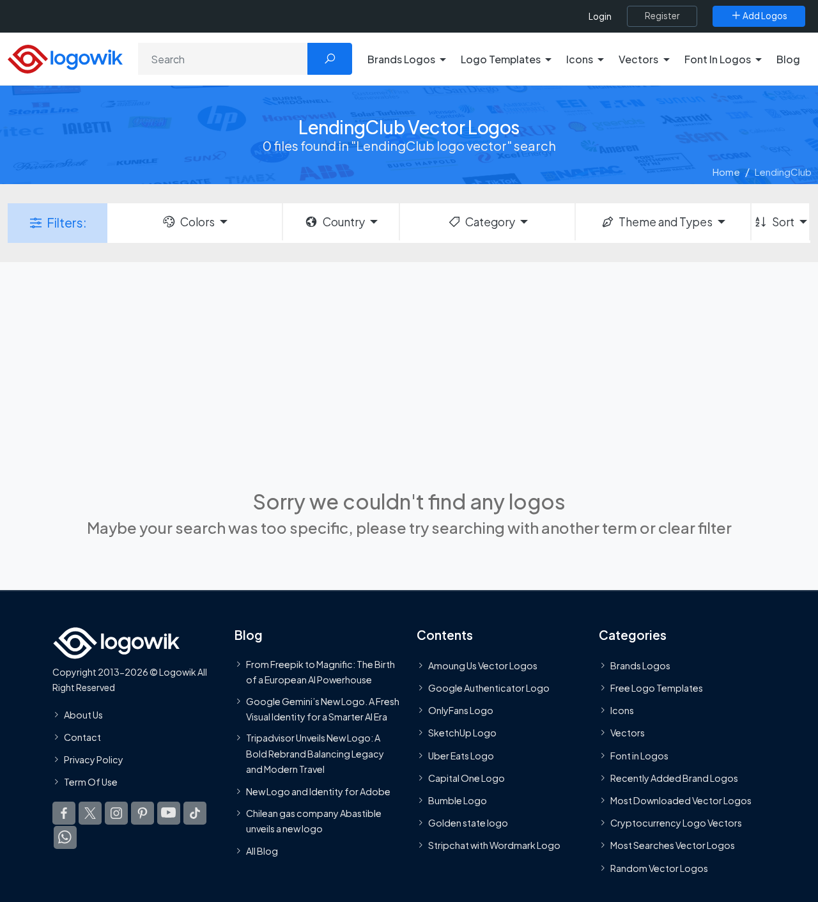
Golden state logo (468, 822)
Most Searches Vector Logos (672, 845)
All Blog (262, 851)
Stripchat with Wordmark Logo (494, 845)
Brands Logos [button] (401, 59)
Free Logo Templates (656, 688)
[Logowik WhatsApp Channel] (65, 838)
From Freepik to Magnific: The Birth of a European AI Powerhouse (320, 671)
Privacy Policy (93, 759)
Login (600, 16)
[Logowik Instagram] (116, 813)
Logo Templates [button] (501, 59)
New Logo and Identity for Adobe (318, 792)
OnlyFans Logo (460, 711)
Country (344, 222)
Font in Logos (639, 755)
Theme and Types (666, 222)
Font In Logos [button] (717, 59)
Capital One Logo (466, 778)
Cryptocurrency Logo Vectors (676, 822)
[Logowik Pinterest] (142, 813)
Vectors (627, 733)
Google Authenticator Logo (489, 688)
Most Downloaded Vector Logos (681, 800)
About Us (83, 714)
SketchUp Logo (462, 733)
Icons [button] (579, 59)
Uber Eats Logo (461, 755)
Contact (82, 737)
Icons (622, 711)
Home (726, 172)
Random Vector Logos (659, 868)
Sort (783, 222)
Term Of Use (91, 782)
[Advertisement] (409, 373)
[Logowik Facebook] (63, 813)
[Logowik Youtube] (168, 813)
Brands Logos (640, 665)
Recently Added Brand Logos (674, 778)
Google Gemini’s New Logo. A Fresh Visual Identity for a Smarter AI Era (322, 709)
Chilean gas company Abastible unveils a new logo (314, 820)
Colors (197, 222)
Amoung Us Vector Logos (482, 665)
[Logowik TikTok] (194, 813)
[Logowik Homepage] (65, 57)
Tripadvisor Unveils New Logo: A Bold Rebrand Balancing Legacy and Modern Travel (315, 753)
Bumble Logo (457, 800)
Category (490, 222)
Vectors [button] (638, 59)
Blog (788, 59)
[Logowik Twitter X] (90, 813)
